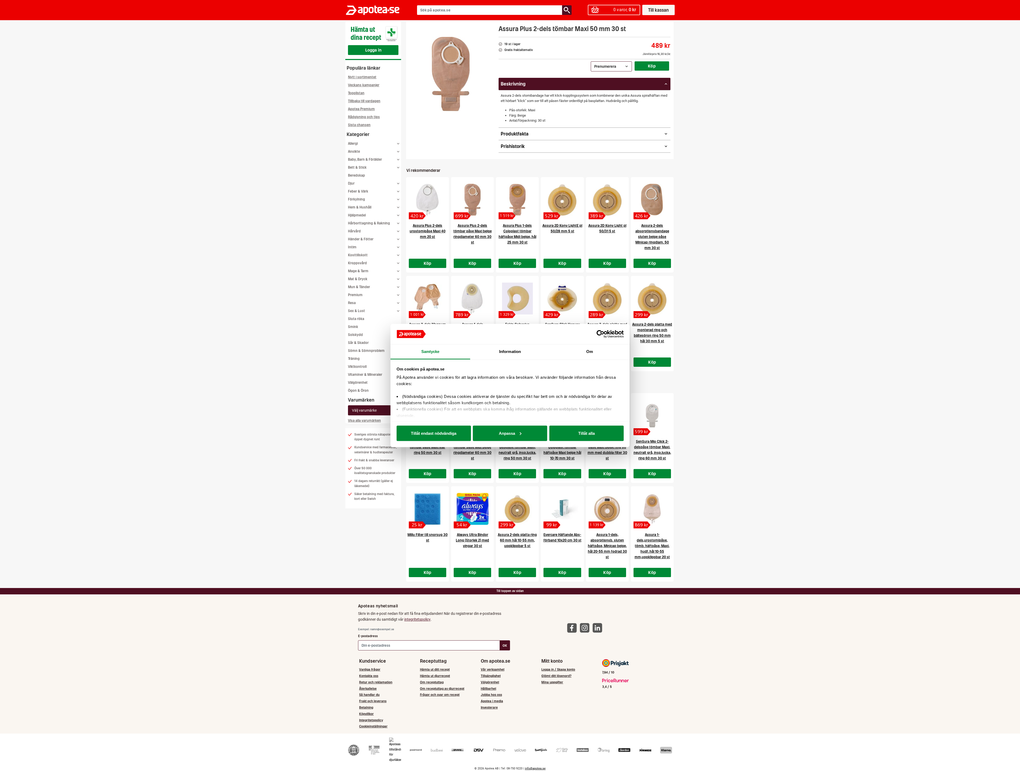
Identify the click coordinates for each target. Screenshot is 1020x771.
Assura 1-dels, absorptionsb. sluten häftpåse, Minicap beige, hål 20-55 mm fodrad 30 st (607, 546)
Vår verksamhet (492, 669)
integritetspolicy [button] (417, 619)
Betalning (366, 707)
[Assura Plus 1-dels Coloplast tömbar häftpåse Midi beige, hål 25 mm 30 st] (517, 200)
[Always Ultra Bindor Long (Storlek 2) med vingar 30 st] (472, 509)
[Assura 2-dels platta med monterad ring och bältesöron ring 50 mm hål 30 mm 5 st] (652, 298)
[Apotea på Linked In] (598, 627)
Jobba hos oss (491, 695)
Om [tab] (589, 351)
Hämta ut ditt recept (435, 669)
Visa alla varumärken (364, 420)
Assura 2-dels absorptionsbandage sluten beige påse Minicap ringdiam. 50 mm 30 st (652, 236)
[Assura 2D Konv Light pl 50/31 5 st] (607, 200)
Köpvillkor (366, 714)
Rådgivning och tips (364, 117)
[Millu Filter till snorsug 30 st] (427, 509)
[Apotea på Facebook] (573, 627)
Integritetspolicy (371, 720)
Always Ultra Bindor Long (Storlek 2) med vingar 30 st (472, 540)
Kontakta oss (368, 676)
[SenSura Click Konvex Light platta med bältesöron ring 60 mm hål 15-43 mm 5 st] (562, 298)
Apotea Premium (361, 109)
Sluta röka (356, 319)
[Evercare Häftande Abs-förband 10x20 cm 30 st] (562, 509)
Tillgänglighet (491, 676)
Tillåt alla (586, 433)
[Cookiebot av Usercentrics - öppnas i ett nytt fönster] (600, 334)
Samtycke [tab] (430, 351)
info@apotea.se (535, 768)
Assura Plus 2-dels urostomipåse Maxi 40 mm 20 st (427, 231)
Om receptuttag (432, 682)
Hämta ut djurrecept (435, 676)
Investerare (489, 707)
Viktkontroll (357, 366)
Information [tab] (510, 351)
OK (505, 646)
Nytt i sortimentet (362, 77)
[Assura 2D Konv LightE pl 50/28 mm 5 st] (562, 200)
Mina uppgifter (552, 682)
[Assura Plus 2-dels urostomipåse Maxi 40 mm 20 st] (427, 200)
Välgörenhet (358, 382)
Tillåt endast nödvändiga (433, 433)
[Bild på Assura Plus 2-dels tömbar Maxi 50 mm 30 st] (451, 74)
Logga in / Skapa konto (558, 669)
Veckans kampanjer (363, 85)
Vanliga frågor (369, 669)
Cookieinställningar (373, 726)
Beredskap (356, 175)
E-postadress (368, 636)
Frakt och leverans (372, 701)
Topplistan (356, 93)
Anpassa (507, 433)
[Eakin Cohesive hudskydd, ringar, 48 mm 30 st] (517, 298)
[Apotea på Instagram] (586, 627)
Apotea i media (492, 701)
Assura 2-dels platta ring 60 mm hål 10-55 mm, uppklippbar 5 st (517, 540)
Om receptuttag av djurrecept (442, 689)
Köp (652, 66)
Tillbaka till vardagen (364, 101)
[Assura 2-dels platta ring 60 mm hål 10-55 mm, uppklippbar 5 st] (517, 509)
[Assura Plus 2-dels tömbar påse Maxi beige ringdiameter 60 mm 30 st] (472, 200)
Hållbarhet (488, 689)
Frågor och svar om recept (440, 695)
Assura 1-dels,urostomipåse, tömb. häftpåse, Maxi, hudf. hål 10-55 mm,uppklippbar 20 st (652, 546)
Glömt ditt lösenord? (556, 676)
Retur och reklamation (375, 682)
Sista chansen (359, 125)
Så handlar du (369, 695)
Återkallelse (368, 689)
